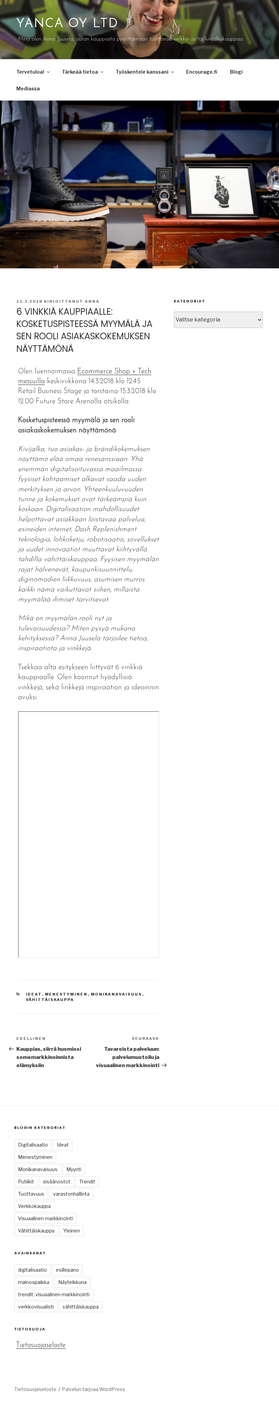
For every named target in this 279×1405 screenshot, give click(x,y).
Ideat (34, 994)
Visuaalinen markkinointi (45, 1218)
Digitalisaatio (33, 1145)
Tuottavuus (31, 1194)
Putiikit (26, 1181)
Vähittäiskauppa (50, 999)
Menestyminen (66, 994)
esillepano (67, 1270)
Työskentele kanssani (142, 72)
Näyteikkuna (72, 1282)
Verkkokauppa (34, 1206)
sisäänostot (56, 1181)
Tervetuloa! (30, 72)
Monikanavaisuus (116, 994)
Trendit (87, 1181)
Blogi (236, 72)
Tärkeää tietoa (80, 72)
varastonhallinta (71, 1194)
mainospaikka (33, 1282)
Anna (92, 301)
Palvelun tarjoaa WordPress (93, 1389)
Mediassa (28, 88)
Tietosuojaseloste (41, 1345)
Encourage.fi (201, 72)
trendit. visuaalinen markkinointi (53, 1294)
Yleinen (71, 1231)
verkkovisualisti (36, 1307)
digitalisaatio (32, 1270)
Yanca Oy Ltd (67, 24)
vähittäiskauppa (81, 1307)
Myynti (73, 1169)
